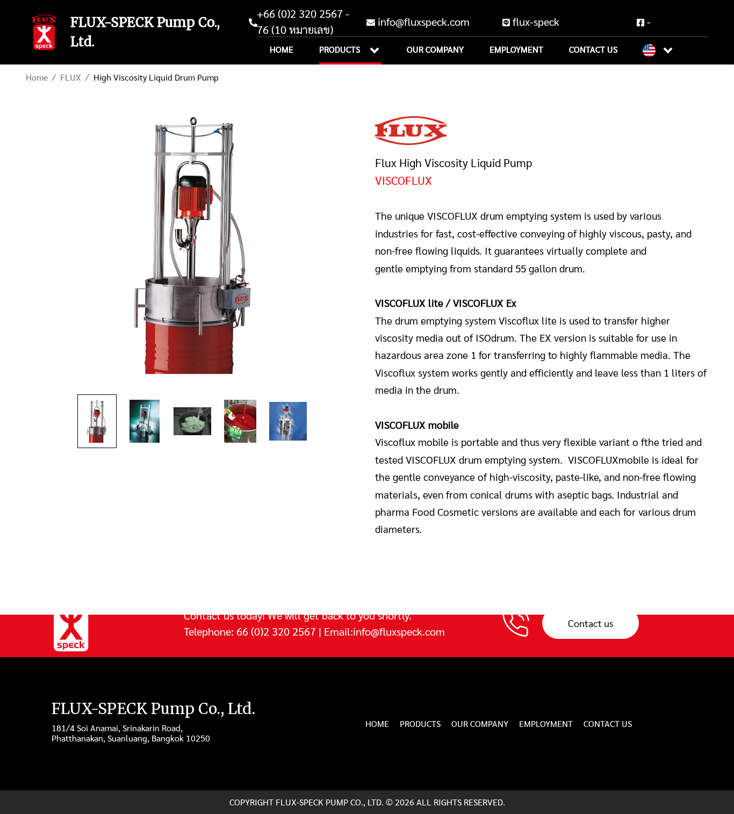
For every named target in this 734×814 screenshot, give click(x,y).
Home (281, 49)
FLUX (70, 77)
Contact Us (593, 49)
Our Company (435, 49)
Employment (516, 49)
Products (350, 49)
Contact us (590, 622)
